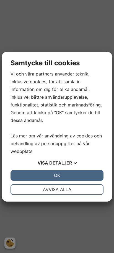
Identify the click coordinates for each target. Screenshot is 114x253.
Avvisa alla (57, 189)
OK (57, 175)
